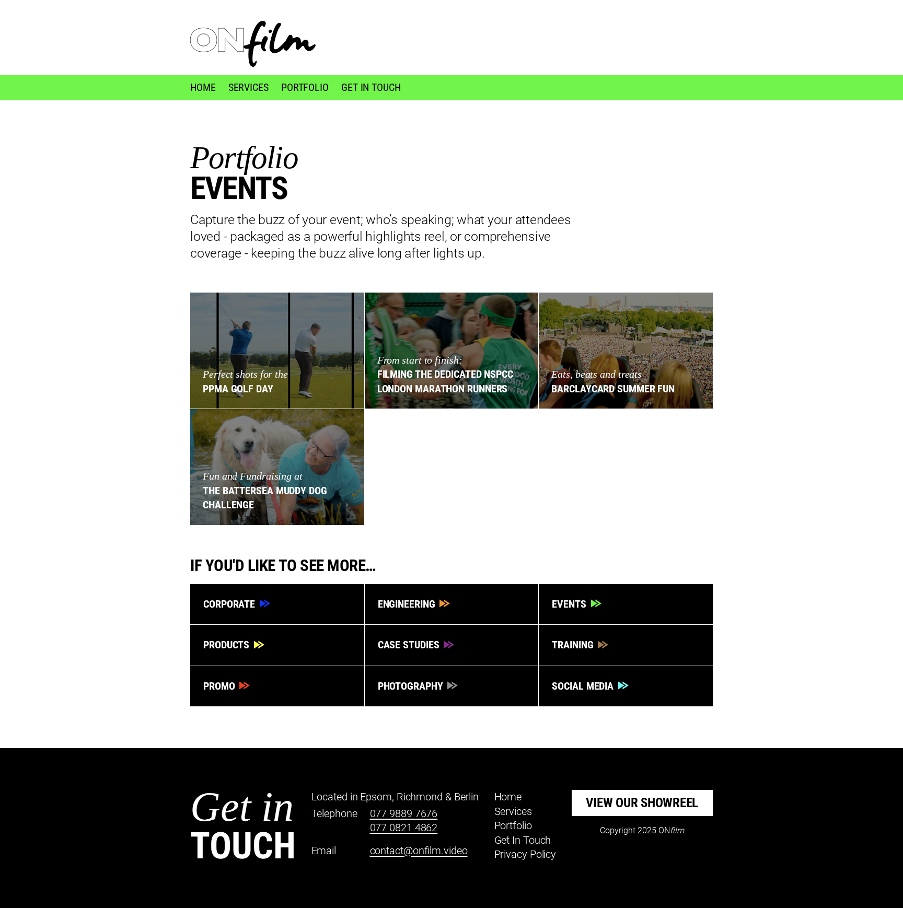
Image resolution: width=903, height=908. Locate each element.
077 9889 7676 (404, 813)
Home (203, 87)
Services (248, 87)
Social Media (584, 686)
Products (227, 644)
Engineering (408, 604)
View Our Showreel (642, 802)
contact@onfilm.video (419, 850)
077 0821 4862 (404, 827)
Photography (412, 686)
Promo (220, 686)
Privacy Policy (525, 854)
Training (574, 644)
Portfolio (305, 87)
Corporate (230, 604)
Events (570, 604)
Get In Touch (371, 87)
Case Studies (410, 644)
